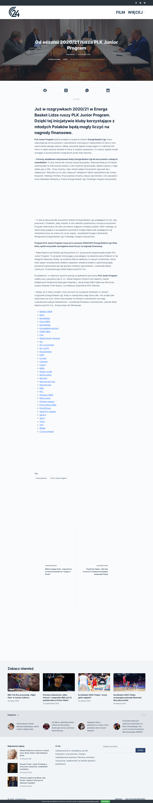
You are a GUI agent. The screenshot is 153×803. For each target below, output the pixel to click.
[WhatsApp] (87, 90)
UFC (42, 425)
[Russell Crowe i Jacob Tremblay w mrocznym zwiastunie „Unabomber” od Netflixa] (13, 768)
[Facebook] (136, 3)
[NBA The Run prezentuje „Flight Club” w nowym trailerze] (24, 682)
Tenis (42, 421)
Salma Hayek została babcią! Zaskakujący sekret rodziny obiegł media (28, 726)
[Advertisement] (76, 199)
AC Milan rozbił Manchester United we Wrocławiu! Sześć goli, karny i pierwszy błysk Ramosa (63, 726)
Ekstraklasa (45, 325)
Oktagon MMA (46, 395)
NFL (41, 391)
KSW (42, 355)
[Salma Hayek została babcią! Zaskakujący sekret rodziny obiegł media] (11, 726)
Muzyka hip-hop (47, 381)
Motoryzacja (45, 375)
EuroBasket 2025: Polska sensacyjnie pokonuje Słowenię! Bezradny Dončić (127, 697)
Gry (41, 341)
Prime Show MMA (48, 405)
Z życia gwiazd (47, 431)
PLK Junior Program (59, 478)
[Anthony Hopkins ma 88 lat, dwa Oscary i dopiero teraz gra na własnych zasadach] (13, 782)
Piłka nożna (45, 398)
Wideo (42, 428)
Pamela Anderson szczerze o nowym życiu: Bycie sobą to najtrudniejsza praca (34, 753)
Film (120, 12)
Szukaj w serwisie (110, 746)
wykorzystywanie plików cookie (89, 801)
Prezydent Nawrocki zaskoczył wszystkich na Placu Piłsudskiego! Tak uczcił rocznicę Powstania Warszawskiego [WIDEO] (133, 726)
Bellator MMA (46, 311)
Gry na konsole (47, 345)
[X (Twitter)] (66, 90)
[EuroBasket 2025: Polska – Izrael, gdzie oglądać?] (94, 682)
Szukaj (140, 750)
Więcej (135, 12)
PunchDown (45, 408)
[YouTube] (144, 3)
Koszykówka (46, 351)
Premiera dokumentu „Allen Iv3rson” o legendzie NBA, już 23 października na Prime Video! (57, 697)
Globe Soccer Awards (50, 338)
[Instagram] (140, 3)
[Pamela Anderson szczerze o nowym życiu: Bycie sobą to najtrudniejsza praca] (13, 754)
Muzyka (43, 378)
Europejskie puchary (49, 328)
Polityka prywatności (135, 799)
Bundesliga (45, 318)
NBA (42, 388)
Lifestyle (43, 361)
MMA (42, 368)
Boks (42, 315)
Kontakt (119, 799)
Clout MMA (45, 321)
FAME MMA (45, 331)
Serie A (43, 415)
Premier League (47, 401)
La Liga (43, 358)
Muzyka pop (45, 385)
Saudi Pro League (48, 411)
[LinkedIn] (108, 90)
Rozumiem (105, 801)
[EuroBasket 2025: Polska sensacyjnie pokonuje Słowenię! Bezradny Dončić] (129, 682)
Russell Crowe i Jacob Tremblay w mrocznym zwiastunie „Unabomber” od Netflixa (34, 766)
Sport (42, 418)
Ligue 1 (43, 365)
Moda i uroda (46, 371)
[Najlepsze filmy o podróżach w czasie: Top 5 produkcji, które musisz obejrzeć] (81, 726)
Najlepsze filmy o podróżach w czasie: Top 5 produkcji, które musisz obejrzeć (98, 726)
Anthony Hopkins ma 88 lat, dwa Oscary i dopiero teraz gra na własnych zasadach (32, 780)
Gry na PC (44, 348)
